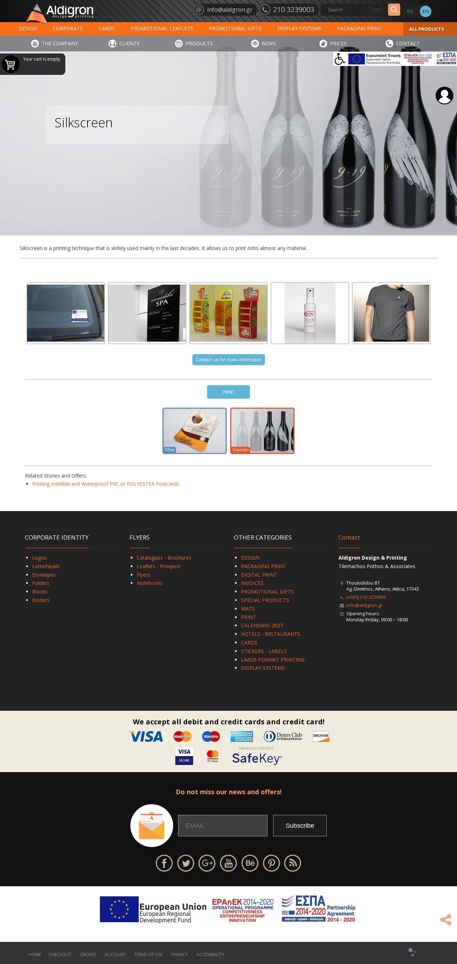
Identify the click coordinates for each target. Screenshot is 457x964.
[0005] (391, 313)
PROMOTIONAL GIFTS (235, 28)
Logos (39, 557)
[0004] (310, 313)
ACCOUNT (115, 955)
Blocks (39, 591)
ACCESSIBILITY (210, 955)
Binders (41, 600)
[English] (425, 11)
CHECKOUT (60, 955)
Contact (349, 537)
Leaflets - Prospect (159, 566)
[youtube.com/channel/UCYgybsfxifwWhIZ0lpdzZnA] (228, 862)
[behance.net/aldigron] (250, 862)
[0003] (228, 313)
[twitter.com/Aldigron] (186, 862)
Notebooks (150, 583)
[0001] (65, 313)
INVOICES (252, 583)
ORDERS (88, 955)
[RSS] (293, 862)
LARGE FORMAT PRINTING (273, 659)
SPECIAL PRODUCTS (265, 600)
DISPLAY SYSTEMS (299, 28)
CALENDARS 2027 (262, 625)
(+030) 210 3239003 (366, 597)
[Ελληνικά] (410, 11)
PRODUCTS (199, 43)
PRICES (338, 43)
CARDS (107, 28)
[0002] (147, 313)
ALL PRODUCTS (426, 29)
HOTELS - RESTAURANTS (270, 634)
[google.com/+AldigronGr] (207, 862)
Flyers (143, 574)
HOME (35, 955)
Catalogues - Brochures (164, 557)
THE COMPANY (60, 43)
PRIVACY (179, 955)
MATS (248, 608)
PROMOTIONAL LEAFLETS (162, 28)
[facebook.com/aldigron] (164, 862)
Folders (40, 583)
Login (444, 95)
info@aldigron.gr (364, 605)
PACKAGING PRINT (359, 28)
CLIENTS (129, 43)
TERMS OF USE (148, 955)
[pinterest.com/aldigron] (271, 862)
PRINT (228, 392)
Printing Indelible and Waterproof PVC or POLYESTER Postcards (105, 483)
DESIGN (28, 28)
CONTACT (408, 43)
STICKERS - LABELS (264, 651)
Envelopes (44, 574)
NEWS (269, 43)
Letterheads (46, 566)
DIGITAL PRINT (259, 574)
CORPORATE (68, 28)
